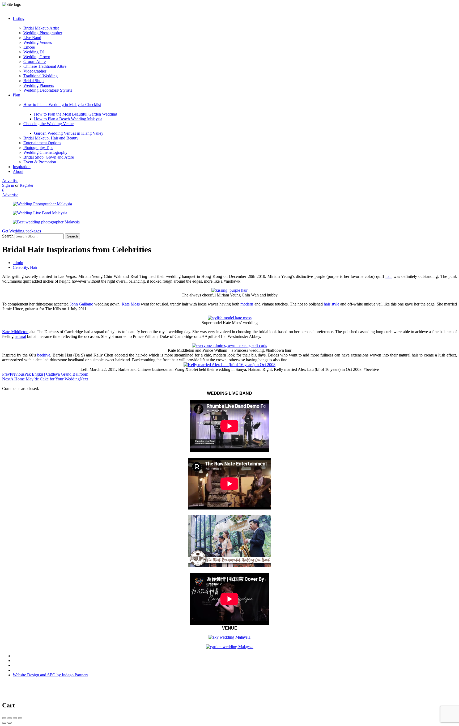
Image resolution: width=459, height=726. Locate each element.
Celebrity (20, 267)
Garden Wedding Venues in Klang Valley (68, 133)
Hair (33, 267)
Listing (18, 18)
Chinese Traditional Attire (44, 66)
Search (8, 236)
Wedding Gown (36, 56)
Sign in (8, 185)
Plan (16, 95)
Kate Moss (131, 304)
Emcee (29, 47)
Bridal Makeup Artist (41, 28)
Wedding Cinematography (45, 152)
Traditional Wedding (40, 76)
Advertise (10, 180)
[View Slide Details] (42, 204)
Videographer (34, 71)
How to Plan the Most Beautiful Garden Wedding (75, 114)
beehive (43, 355)
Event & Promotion (39, 162)
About (18, 171)
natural (20, 336)
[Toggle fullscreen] (15, 718)
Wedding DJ (33, 52)
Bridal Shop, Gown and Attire (48, 157)
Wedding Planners (38, 85)
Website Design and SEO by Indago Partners (50, 675)
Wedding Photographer (42, 33)
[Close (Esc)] (4, 718)
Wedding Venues (37, 42)
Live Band (32, 37)
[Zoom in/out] (20, 718)
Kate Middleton (15, 331)
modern (246, 304)
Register (26, 185)
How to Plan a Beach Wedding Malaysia (68, 119)
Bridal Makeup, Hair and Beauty (50, 138)
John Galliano (81, 304)
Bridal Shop (33, 80)
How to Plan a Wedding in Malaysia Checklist (62, 104)
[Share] (9, 718)
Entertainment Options (42, 143)
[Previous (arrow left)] (4, 723)
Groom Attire (34, 61)
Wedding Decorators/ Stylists (47, 90)
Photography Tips (38, 147)
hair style (331, 304)
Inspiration (22, 166)
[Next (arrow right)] (9, 723)
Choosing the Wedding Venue (48, 123)
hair (388, 276)
